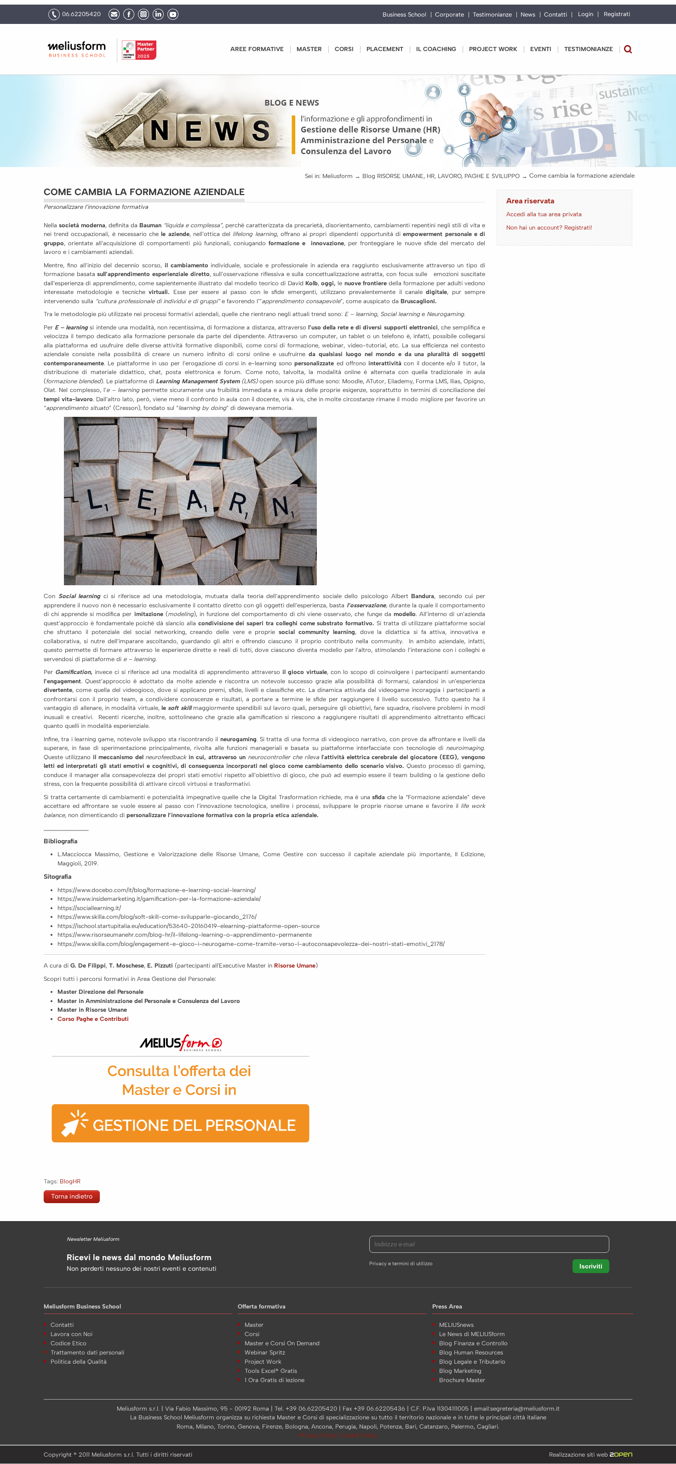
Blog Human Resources (471, 1352)
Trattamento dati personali (87, 1352)
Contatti (555, 14)
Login (585, 14)
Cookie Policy (358, 1435)
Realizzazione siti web (579, 1454)
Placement (385, 49)
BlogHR (70, 1181)
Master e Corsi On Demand (282, 1343)
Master (309, 49)
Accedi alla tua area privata (544, 214)
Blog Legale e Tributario (472, 1361)
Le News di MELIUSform (472, 1334)
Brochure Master (462, 1380)
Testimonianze (492, 14)
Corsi (344, 49)
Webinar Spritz (265, 1352)
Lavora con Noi (71, 1334)
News (528, 14)
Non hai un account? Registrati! (549, 227)
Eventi (540, 49)
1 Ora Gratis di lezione (274, 1380)
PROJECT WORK (493, 49)
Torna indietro (71, 1196)
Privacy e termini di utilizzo (400, 1264)
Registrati (617, 14)
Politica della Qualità (79, 1361)
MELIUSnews (456, 1324)
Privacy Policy (319, 1435)
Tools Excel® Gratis (271, 1370)
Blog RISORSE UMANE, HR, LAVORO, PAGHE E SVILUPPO (441, 176)
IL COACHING (436, 49)
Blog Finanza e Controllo (473, 1343)
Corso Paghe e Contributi (93, 1018)
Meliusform (337, 176)
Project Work (263, 1361)
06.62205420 (81, 14)
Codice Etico (68, 1343)
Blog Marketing (460, 1370)
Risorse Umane (294, 965)
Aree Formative (257, 49)
